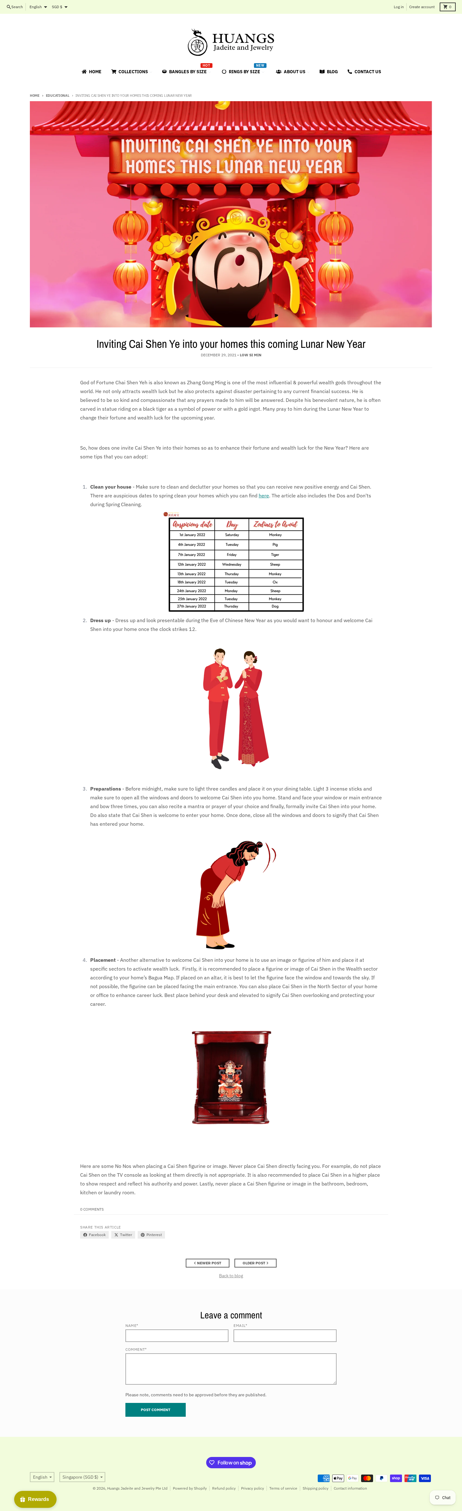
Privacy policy (252, 1488)
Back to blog (231, 1275)
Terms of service (283, 1488)
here (264, 495)
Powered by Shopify (190, 1488)
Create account (422, 6)
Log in (399, 6)
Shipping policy (315, 1488)
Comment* (136, 1349)
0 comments (92, 1209)
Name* (131, 1325)
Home (35, 95)
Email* (240, 1325)
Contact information (350, 1488)
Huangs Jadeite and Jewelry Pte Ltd (137, 1488)
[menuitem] (91, 71)
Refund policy (224, 1488)
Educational (57, 95)
